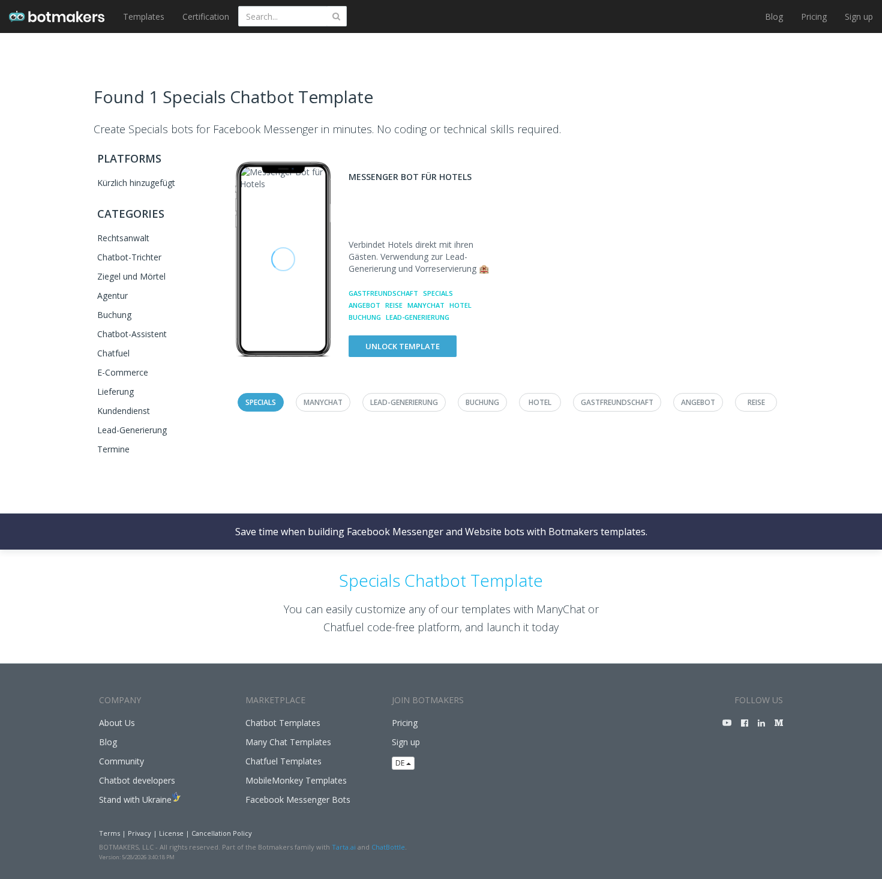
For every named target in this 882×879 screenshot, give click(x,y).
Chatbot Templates (282, 722)
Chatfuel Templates (283, 761)
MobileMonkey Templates (296, 780)
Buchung (114, 314)
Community (121, 761)
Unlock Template (402, 346)
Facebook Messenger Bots (297, 799)
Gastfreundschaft (383, 293)
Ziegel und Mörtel (131, 276)
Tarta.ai (344, 846)
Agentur (112, 295)
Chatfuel (113, 353)
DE (400, 763)
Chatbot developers (137, 780)
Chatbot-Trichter (129, 257)
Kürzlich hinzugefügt (136, 182)
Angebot (364, 305)
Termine (113, 449)
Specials (438, 293)
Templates (143, 16)
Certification (205, 16)
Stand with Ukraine (135, 799)
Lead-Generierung (132, 430)
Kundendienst (123, 410)
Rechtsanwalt (123, 238)
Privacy (139, 833)
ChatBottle (388, 846)
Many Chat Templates (288, 742)
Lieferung (115, 391)
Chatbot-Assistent (132, 334)
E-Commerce (122, 372)
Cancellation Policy (221, 833)
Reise (394, 305)
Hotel (460, 305)
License (171, 833)
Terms (109, 833)
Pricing (814, 16)
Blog (774, 16)
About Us (117, 722)
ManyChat (426, 305)
